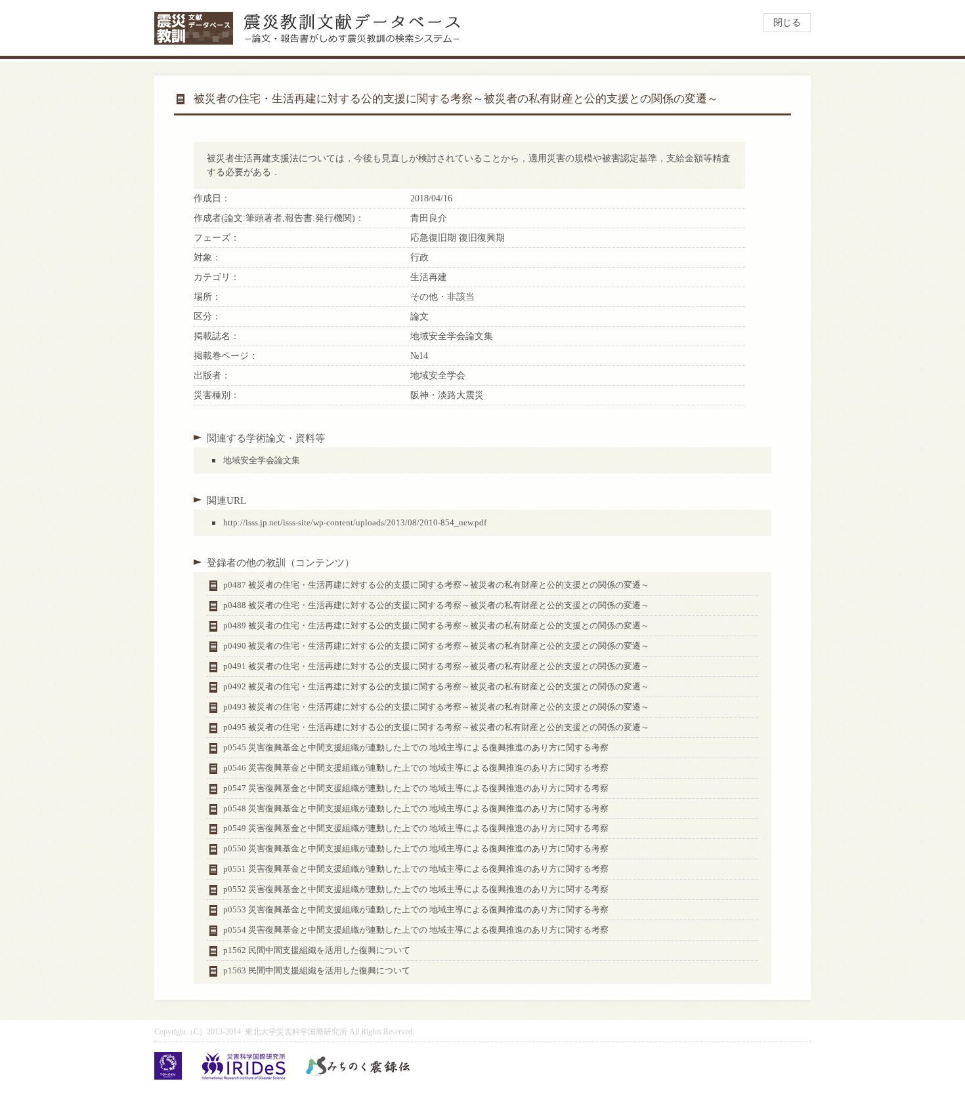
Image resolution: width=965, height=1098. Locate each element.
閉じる (787, 23)
